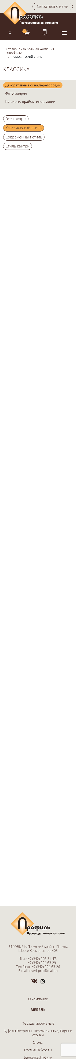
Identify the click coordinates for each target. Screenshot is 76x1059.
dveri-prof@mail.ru (43, 970)
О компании (38, 998)
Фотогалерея (16, 93)
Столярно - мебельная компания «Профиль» (30, 51)
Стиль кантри (17, 146)
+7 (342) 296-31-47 (42, 958)
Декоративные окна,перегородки (32, 85)
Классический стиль (23, 127)
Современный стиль (23, 137)
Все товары (15, 118)
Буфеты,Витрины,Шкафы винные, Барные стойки (38, 1032)
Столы (38, 1042)
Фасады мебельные (38, 1023)
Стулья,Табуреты (38, 1049)
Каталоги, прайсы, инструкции (30, 101)
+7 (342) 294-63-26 (46, 966)
